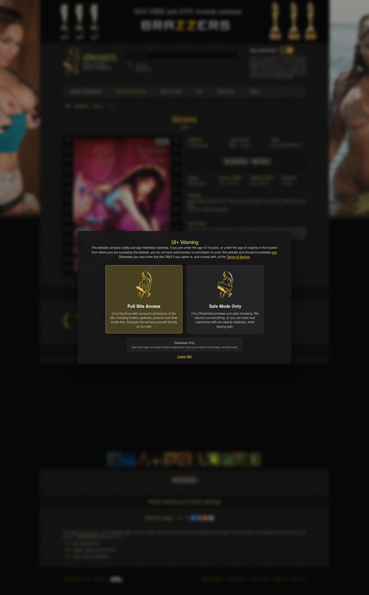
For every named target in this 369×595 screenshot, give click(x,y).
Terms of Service (238, 257)
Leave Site (184, 356)
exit (274, 252)
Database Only (184, 344)
